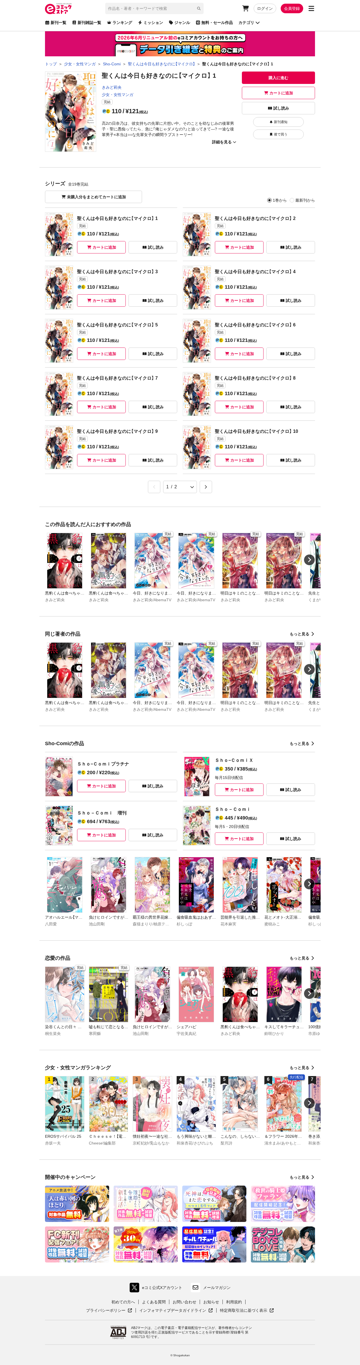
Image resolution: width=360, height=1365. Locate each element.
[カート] (245, 8)
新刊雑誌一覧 (89, 22)
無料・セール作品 (217, 22)
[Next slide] (309, 559)
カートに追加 (281, 93)
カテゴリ (246, 22)
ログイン (265, 8)
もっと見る (299, 634)
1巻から (280, 200)
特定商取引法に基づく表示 (247, 1310)
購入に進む (278, 77)
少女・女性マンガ (117, 94)
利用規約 (234, 1302)
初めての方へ (123, 1302)
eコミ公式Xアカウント (157, 1288)
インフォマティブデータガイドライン (172, 1310)
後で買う (280, 134)
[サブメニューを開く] (311, 8)
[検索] (199, 8)
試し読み (281, 108)
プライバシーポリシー (109, 1310)
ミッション (153, 22)
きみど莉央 (112, 87)
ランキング (122, 22)
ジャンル (182, 22)
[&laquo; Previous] (154, 487)
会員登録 (292, 8)
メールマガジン (217, 1287)
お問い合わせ (184, 1302)
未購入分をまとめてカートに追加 (96, 197)
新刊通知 (280, 122)
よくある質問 (154, 1302)
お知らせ (211, 1302)
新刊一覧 (58, 22)
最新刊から (305, 200)
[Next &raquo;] (206, 487)
